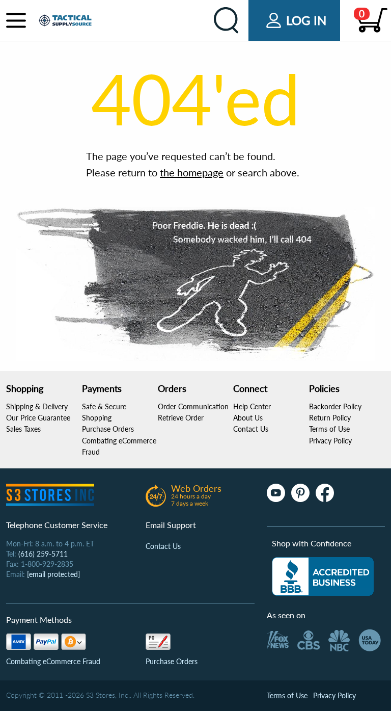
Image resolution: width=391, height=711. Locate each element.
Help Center (252, 406)
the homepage (192, 172)
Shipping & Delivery (37, 406)
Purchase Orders (108, 429)
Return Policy (330, 417)
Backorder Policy (335, 406)
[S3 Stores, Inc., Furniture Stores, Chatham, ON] (323, 576)
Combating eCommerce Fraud (53, 661)
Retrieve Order (181, 417)
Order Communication (193, 406)
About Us (248, 417)
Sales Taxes (23, 429)
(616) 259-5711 (43, 553)
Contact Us (250, 429)
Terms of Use (329, 429)
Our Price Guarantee (38, 417)
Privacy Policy (330, 440)
